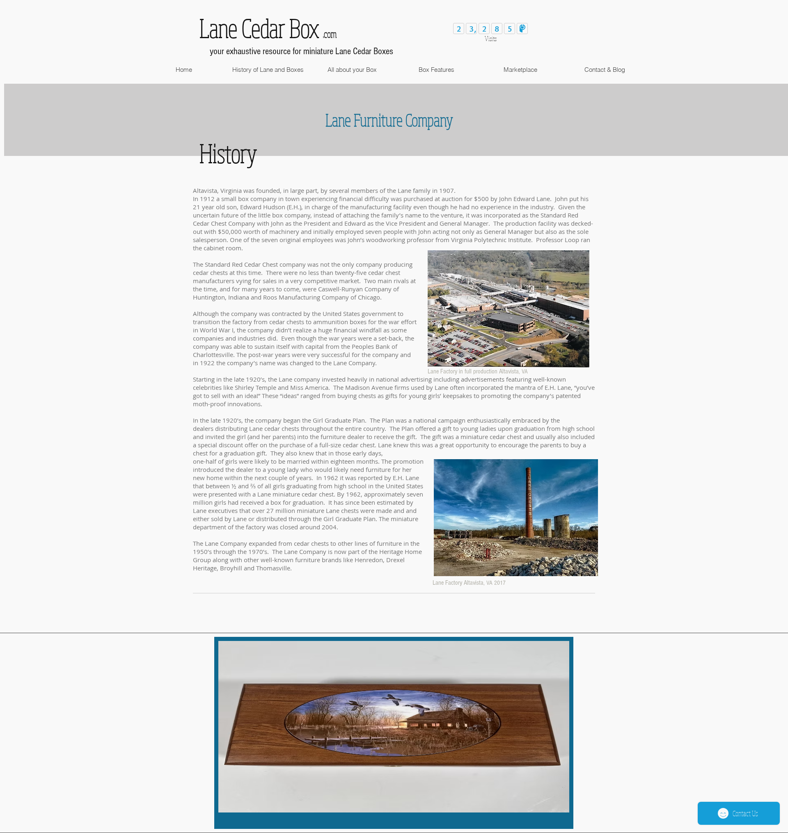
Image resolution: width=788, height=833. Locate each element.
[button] (268, 70)
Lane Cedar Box (259, 28)
